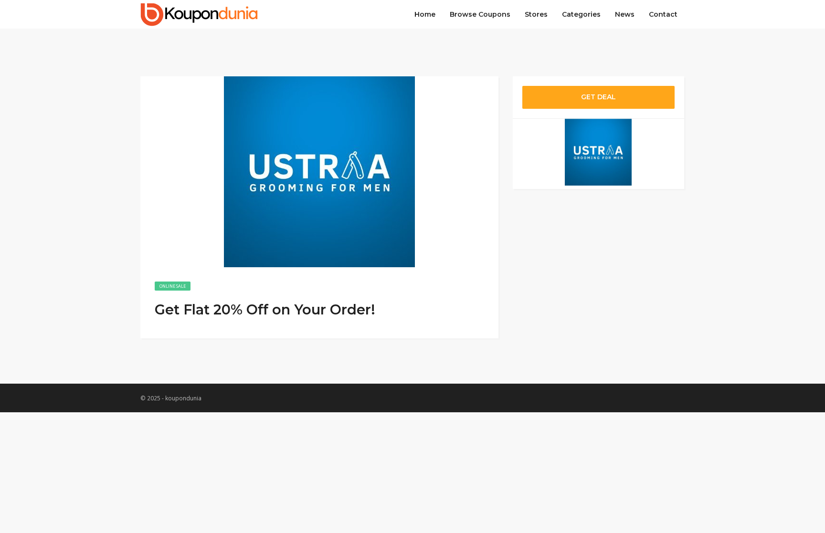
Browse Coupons (480, 14)
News (625, 14)
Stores (536, 14)
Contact (663, 14)
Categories (581, 14)
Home (424, 14)
